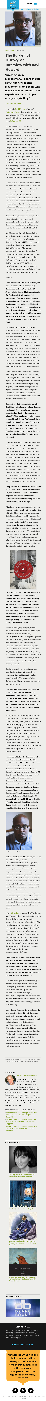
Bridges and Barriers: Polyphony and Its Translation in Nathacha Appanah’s (22, 1279)
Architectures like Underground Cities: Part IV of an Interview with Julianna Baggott (21, 1121)
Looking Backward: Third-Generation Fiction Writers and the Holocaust (22, 1176)
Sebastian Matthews (15, 104)
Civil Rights (10, 1059)
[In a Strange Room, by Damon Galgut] (23, 1193)
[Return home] (13, 6)
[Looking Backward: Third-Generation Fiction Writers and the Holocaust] (23, 1159)
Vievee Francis (16, 913)
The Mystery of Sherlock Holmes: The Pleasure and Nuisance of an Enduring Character (22, 1243)
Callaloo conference (13, 112)
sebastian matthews (31, 1061)
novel (14, 1061)
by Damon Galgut (21, 1209)
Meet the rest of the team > (23, 1345)
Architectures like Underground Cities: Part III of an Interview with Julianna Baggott (21, 1128)
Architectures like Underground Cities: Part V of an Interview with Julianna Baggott (21, 1115)
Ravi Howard (20, 109)
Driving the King (19, 1059)
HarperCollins (29, 1059)
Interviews (9, 51)
